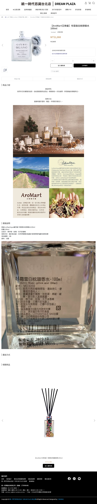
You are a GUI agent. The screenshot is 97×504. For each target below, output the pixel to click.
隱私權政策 (48, 479)
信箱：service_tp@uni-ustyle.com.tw (13, 492)
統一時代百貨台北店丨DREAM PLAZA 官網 (14, 481)
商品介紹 (17, 79)
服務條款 (39, 479)
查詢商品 (31, 481)
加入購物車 (61, 65)
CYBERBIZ (60, 499)
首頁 (7, 9)
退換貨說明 (31, 479)
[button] (45, 45)
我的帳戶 (9, 479)
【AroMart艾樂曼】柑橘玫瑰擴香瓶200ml (48, 458)
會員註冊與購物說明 (20, 479)
